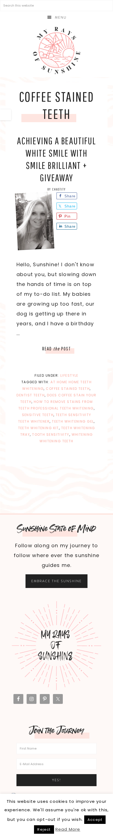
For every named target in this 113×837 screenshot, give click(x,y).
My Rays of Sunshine (56, 50)
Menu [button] (61, 17)
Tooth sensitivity (50, 434)
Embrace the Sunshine (56, 581)
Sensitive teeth (38, 414)
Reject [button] (43, 829)
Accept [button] (94, 819)
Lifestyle (69, 375)
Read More (67, 829)
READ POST (56, 349)
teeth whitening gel (73, 421)
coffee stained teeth (68, 388)
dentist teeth (30, 395)
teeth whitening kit (38, 428)
